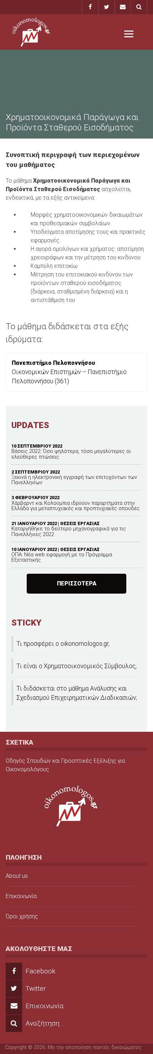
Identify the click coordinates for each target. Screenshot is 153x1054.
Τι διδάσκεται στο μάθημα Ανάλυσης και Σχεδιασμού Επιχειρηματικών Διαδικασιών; (76, 693)
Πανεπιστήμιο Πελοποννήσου (53, 363)
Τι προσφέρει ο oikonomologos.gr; (63, 643)
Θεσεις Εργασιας (80, 523)
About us (17, 875)
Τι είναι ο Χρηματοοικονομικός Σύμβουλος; (76, 666)
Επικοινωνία (21, 896)
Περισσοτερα (76, 583)
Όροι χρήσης (22, 916)
